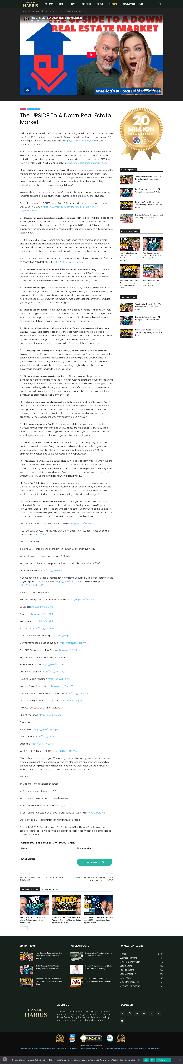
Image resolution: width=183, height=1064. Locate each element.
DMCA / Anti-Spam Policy (133, 1048)
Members (113, 4)
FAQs (141, 4)
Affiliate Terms (104, 1048)
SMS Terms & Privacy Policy (73, 1048)
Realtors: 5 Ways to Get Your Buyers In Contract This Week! (41, 878)
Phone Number (84, 848)
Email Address (28, 859)
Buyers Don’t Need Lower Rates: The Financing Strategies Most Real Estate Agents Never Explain (66, 920)
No (152, 1060)
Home (22, 11)
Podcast (49, 4)
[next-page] (26, 928)
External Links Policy (117, 1048)
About (100, 4)
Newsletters (129, 4)
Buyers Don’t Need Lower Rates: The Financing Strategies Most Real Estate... (148, 204)
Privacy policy (163, 1060)
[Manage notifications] (5, 1059)
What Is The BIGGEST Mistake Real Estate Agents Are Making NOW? (94, 878)
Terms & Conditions (56, 1048)
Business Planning (41, 11)
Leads (62, 4)
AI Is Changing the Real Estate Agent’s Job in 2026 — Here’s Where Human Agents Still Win (98, 920)
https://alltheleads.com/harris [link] (69, 262)
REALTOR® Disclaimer (41, 1048)
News (73, 4)
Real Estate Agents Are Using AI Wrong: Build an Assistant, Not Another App (32, 920)
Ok (146, 1060)
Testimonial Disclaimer (91, 1048)
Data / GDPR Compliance (151, 1048)
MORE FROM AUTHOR (51, 890)
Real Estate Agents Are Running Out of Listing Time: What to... (151, 282)
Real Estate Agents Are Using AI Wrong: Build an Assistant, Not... (152, 255)
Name (24, 848)
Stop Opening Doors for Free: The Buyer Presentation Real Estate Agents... (148, 179)
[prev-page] (21, 928)
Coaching (86, 4)
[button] (160, 4)
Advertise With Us (27, 1048)
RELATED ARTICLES (30, 890)
